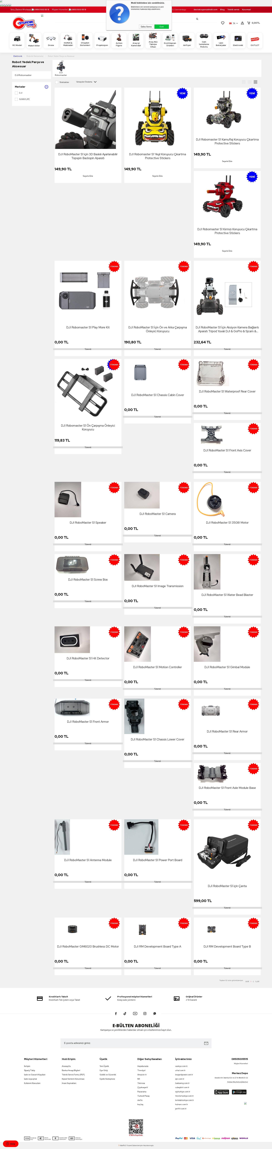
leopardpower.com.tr (184, 1074)
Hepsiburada (142, 1066)
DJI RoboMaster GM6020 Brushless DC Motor (88, 946)
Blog (222, 9)
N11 (138, 1079)
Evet (162, 27)
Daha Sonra (146, 27)
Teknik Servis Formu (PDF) (73, 1074)
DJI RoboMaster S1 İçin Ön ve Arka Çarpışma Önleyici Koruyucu (157, 329)
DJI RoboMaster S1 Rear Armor (227, 731)
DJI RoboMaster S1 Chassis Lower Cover (157, 739)
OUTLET (255, 45)
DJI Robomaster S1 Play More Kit (88, 327)
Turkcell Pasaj (143, 1096)
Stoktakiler (64, 82)
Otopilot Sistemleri (85, 44)
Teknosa (141, 1083)
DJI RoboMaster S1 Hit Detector (88, 658)
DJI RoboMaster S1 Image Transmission (157, 586)
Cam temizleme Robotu (204, 44)
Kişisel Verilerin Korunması (73, 1079)
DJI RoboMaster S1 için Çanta (227, 886)
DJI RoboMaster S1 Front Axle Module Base (227, 788)
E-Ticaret (128, 1145)
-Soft (121, 1145)
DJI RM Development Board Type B (227, 946)
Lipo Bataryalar (221, 44)
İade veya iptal (30, 1079)
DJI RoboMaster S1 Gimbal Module (227, 667)
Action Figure (119, 44)
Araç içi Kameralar (136, 44)
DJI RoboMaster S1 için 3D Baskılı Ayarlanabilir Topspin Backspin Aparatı (88, 156)
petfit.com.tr (180, 1108)
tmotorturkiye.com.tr (184, 1096)
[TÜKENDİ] (142, 374)
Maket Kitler (34, 45)
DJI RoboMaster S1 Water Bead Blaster (227, 595)
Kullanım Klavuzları (32, 1083)
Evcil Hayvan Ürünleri (170, 44)
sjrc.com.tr (179, 1079)
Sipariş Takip (29, 1070)
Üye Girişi (104, 1070)
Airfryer (187, 45)
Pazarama (141, 1091)
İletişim (27, 1066)
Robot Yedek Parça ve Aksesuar (28, 64)
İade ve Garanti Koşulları (34, 1074)
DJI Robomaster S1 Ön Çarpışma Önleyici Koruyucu (88, 427)
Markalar (20, 86)
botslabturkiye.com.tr (184, 1100)
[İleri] (257, 981)
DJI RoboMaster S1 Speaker (88, 522)
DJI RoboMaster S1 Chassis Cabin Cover (157, 395)
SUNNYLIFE (24, 99)
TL (256, 23)
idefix (140, 1100)
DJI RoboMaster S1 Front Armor (88, 722)
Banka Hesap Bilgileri (71, 1070)
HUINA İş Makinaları (68, 44)
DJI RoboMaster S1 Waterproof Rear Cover (227, 391)
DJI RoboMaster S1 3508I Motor (227, 522)
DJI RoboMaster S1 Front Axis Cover (227, 450)
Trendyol (141, 1070)
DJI (20, 93)
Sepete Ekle (88, 176)
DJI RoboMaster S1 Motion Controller (157, 667)
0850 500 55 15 (41, 9)
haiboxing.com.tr (182, 1083)
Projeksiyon (102, 45)
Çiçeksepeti (142, 1087)
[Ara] (197, 19)
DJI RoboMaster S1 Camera (158, 514)
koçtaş (140, 1104)
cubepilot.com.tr (182, 1087)
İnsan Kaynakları (69, 1083)
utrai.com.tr (180, 1070)
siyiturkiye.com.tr (182, 1091)
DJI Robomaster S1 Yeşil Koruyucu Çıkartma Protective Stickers (157, 156)
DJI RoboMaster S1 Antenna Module (88, 860)
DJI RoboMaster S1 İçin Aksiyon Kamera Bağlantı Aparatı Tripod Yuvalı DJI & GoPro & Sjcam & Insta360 (227, 329)
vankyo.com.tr (181, 1066)
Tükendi (88, 349)
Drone (51, 45)
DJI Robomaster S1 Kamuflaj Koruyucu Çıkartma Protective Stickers (227, 141)
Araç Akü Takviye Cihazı (153, 44)
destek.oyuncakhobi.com (205, 9)
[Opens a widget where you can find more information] (10, 1144)
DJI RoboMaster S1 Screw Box (88, 579)
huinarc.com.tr (181, 1104)
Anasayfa (66, 1066)
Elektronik (238, 45)
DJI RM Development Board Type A (157, 946)
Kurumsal (246, 9)
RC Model (17, 45)
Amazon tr (142, 1074)
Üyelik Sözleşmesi (107, 1079)
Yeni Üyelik (104, 1066)
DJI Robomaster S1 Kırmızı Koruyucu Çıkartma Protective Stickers (227, 231)
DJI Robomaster (23, 75)
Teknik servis (233, 9)
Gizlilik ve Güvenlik (108, 1074)
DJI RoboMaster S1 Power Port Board (157, 860)
